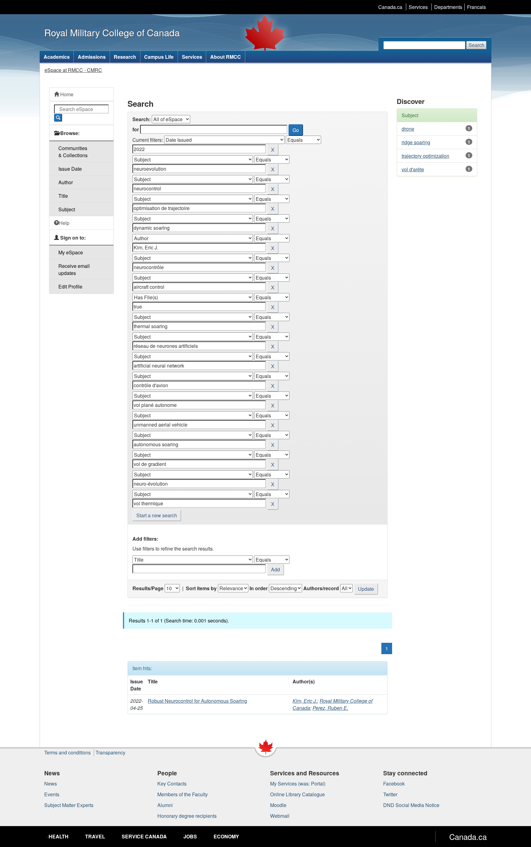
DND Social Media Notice (411, 805)
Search (476, 45)
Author (65, 182)
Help (64, 222)
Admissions (92, 56)
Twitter (390, 794)
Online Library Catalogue (297, 794)
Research (125, 56)
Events (51, 794)
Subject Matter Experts (68, 805)
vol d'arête (413, 169)
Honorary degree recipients (187, 815)
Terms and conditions (67, 752)
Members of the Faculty (182, 794)
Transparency (110, 752)
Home (66, 94)
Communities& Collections (73, 152)
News (50, 783)
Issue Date (70, 168)
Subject (66, 209)
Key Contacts (172, 783)
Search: (141, 119)
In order (259, 588)
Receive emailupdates (74, 269)
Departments (448, 6)
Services (418, 6)
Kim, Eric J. (305, 700)
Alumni (165, 805)
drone (408, 128)
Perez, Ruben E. (330, 707)
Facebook (394, 783)
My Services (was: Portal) (297, 783)
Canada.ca (390, 6)
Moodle (278, 805)
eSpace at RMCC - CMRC (73, 70)
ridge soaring (416, 142)
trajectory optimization (425, 155)
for (135, 129)
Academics (57, 56)
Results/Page (147, 588)
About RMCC (225, 56)
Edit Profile (70, 286)
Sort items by (201, 588)
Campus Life (159, 56)
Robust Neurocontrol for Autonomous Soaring (197, 700)
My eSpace (70, 252)
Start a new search (156, 515)
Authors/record (321, 588)
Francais (476, 6)
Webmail (279, 815)
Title (63, 195)
